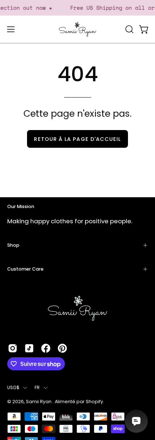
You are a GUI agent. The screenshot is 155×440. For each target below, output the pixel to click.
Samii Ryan (39, 401)
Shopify (94, 401)
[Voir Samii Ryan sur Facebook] (45, 348)
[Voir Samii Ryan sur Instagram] (12, 348)
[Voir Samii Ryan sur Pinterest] (62, 348)
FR (37, 387)
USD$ (13, 387)
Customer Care (25, 269)
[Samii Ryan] (77, 29)
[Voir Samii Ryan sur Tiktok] (29, 348)
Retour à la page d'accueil (77, 139)
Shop (13, 245)
